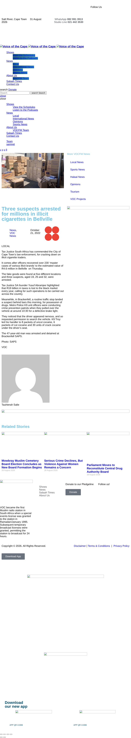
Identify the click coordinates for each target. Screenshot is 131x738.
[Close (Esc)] (11, 734)
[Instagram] (123, 16)
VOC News (13, 234)
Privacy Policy (121, 546)
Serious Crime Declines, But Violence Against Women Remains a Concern (63, 464)
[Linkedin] (123, 25)
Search (38, 93)
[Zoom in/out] (1, 734)
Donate (12, 89)
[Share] (8, 734)
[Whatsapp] (115, 34)
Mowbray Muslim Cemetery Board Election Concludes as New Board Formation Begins (22, 464)
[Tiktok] (115, 25)
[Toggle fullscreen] (4, 734)
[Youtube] (115, 16)
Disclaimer (80, 546)
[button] (48, 230)
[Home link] (42, 46)
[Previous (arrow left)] (1, 737)
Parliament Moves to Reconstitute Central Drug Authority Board (104, 468)
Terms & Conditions (99, 546)
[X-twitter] (123, 7)
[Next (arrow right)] (4, 737)
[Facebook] (115, 7)
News (13, 230)
